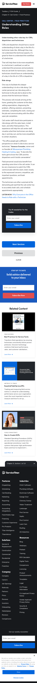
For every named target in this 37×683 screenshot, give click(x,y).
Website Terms (21, 666)
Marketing (5, 497)
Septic (22, 516)
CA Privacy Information (24, 588)
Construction (6, 550)
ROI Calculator (25, 557)
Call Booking (6, 493)
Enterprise (5, 562)
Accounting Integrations (6, 509)
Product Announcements (25, 574)
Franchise (5, 566)
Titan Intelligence (8, 530)
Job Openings (6, 584)
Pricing (22, 612)
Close (18, 672)
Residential (6, 558)
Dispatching (6, 485)
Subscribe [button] (18, 225)
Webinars (23, 546)
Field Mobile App (8, 515)
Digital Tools (24, 561)
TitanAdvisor (6, 534)
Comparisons (6, 619)
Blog (21, 542)
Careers (5, 580)
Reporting (5, 501)
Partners (5, 591)
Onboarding (6, 607)
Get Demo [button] (26, 4)
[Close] (34, 655)
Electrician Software (27, 493)
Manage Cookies (18, 677)
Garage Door (24, 497)
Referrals (5, 588)
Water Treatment (26, 505)
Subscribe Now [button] (18, 296)
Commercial (6, 554)
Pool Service (24, 512)
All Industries (24, 532)
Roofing (22, 528)
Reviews (5, 599)
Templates (23, 579)
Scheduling (6, 489)
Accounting (6, 505)
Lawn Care (23, 524)
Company (5, 576)
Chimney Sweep (25, 501)
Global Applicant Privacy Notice (25, 601)
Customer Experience (9, 523)
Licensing (23, 569)
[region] (18, 667)
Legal (21, 583)
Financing (5, 519)
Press (4, 595)
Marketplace (6, 611)
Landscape (23, 508)
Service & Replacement (6, 545)
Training (22, 553)
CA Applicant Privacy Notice (27, 594)
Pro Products (6, 526)
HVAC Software (25, 485)
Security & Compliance (24, 607)
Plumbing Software (26, 489)
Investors (5, 603)
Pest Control (24, 520)
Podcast (22, 549)
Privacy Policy (25, 664)
